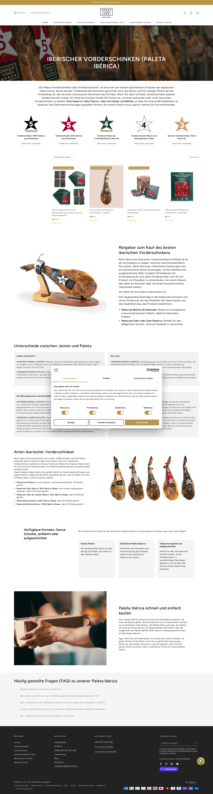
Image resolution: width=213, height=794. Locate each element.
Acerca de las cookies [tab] (143, 378)
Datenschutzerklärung (53, 785)
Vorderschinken (21, 746)
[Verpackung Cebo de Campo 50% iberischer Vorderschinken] (144, 186)
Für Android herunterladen (106, 752)
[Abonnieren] (197, 743)
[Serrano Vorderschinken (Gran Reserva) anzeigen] (181, 123)
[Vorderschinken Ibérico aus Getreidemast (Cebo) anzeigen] (144, 123)
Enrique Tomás (26, 782)
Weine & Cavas (21, 762)
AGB (65, 785)
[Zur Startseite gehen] (106, 12)
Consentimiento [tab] (69, 378)
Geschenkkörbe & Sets (25, 754)
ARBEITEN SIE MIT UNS (65, 750)
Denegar (71, 422)
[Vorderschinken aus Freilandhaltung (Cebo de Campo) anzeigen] (106, 123)
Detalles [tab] (106, 378)
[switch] (92, 413)
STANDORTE (60, 742)
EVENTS (58, 746)
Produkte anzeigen (31, 143)
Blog (56, 758)
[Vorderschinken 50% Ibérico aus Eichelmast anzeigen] (68, 123)
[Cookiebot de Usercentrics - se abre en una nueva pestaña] (148, 370)
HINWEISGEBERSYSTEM (66, 766)
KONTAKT (59, 762)
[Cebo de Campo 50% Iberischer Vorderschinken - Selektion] (106, 186)
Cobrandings (60, 754)
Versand (73, 785)
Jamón (17, 742)
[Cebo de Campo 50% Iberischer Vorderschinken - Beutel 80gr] (182, 186)
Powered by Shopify (21, 785)
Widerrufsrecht (36, 785)
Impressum (101, 785)
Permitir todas (142, 422)
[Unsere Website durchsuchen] (185, 13)
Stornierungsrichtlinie (25, 789)
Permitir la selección (106, 422)
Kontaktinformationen (86, 785)
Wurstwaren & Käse (23, 758)
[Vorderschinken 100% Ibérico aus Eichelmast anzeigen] (31, 123)
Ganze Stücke (20, 750)
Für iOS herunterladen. (104, 747)
